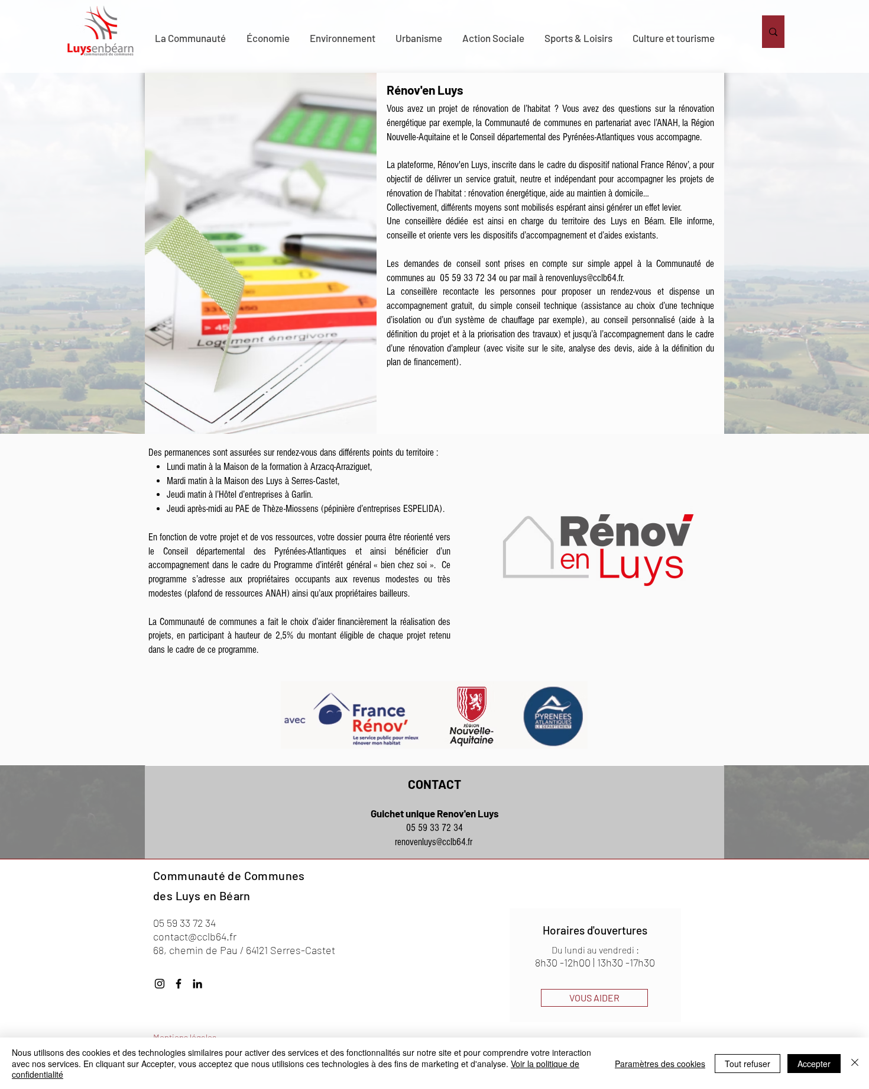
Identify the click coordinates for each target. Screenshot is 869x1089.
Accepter (814, 1063)
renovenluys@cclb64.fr (584, 277)
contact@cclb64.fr (194, 936)
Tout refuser (747, 1063)
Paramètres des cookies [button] (660, 1063)
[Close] (855, 1063)
